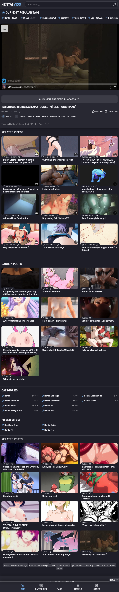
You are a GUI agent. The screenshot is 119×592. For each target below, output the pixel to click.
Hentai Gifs (61, 410)
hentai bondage (61, 395)
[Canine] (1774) (30, 18)
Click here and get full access (57, 99)
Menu (112, 580)
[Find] (114, 4)
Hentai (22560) (11, 18)
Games (96, 589)
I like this (99, 111)
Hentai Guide (50, 425)
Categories (41, 589)
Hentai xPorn (101, 400)
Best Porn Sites (11, 425)
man (38, 116)
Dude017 (22, 116)
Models (78, 589)
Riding (53, 116)
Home (22, 589)
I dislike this (113, 111)
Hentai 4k (8, 430)
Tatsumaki (72, 116)
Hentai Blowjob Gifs (21, 410)
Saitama (61, 116)
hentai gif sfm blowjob (39, 565)
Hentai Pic (49, 430)
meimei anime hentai (60, 565)
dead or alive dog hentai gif (15, 565)
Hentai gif (61, 405)
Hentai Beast (21, 405)
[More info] (36, 154)
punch (45, 116)
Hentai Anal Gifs (21, 400)
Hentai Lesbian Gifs (101, 395)
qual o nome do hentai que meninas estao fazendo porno (86, 566)
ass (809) (65, 18)
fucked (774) (80, 18)
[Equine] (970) (49, 18)
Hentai (11, 4)
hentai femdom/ (61, 400)
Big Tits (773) (97, 18)
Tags (59, 589)
